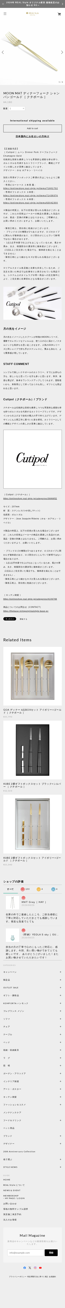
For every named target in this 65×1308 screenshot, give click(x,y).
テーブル (7, 1034)
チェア (7, 1026)
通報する (23, 619)
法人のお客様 (10, 1220)
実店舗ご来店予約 (12, 1214)
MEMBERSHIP (11, 1196)
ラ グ (6, 1058)
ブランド (7, 1136)
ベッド (6, 1042)
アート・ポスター (20, 1089)
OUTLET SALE (11, 987)
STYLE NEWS (10, 1167)
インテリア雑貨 (19, 1081)
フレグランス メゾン (13, 1011)
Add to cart (32, 128)
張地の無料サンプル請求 (15, 1209)
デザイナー (9, 1143)
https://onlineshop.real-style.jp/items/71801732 (30, 188)
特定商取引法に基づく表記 (37, 1277)
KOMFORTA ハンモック (15, 1003)
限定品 (6, 980)
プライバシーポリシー (17, 1277)
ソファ (12, 1019)
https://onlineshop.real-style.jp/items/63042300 (30, 203)
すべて (10, 889)
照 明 (6, 1065)
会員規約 (52, 1277)
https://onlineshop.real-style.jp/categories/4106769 (30, 599)
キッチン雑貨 (19, 1097)
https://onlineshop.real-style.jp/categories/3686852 (30, 498)
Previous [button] (3, 52)
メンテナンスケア (12, 1112)
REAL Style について (14, 1185)
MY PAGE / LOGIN (15, 1198)
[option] (32, 52)
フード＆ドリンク (12, 1120)
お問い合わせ (10, 1203)
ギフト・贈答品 (11, 995)
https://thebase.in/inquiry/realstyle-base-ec (25, 611)
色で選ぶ (7, 1159)
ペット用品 (9, 1128)
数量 (5, 108)
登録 (51, 1252)
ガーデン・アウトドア (14, 1073)
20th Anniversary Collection (19, 1151)
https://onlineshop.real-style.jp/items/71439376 (30, 195)
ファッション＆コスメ (14, 1104)
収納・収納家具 (20, 1050)
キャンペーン (10, 972)
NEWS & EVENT (12, 1190)
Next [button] (61, 52)
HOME (6, 1180)
